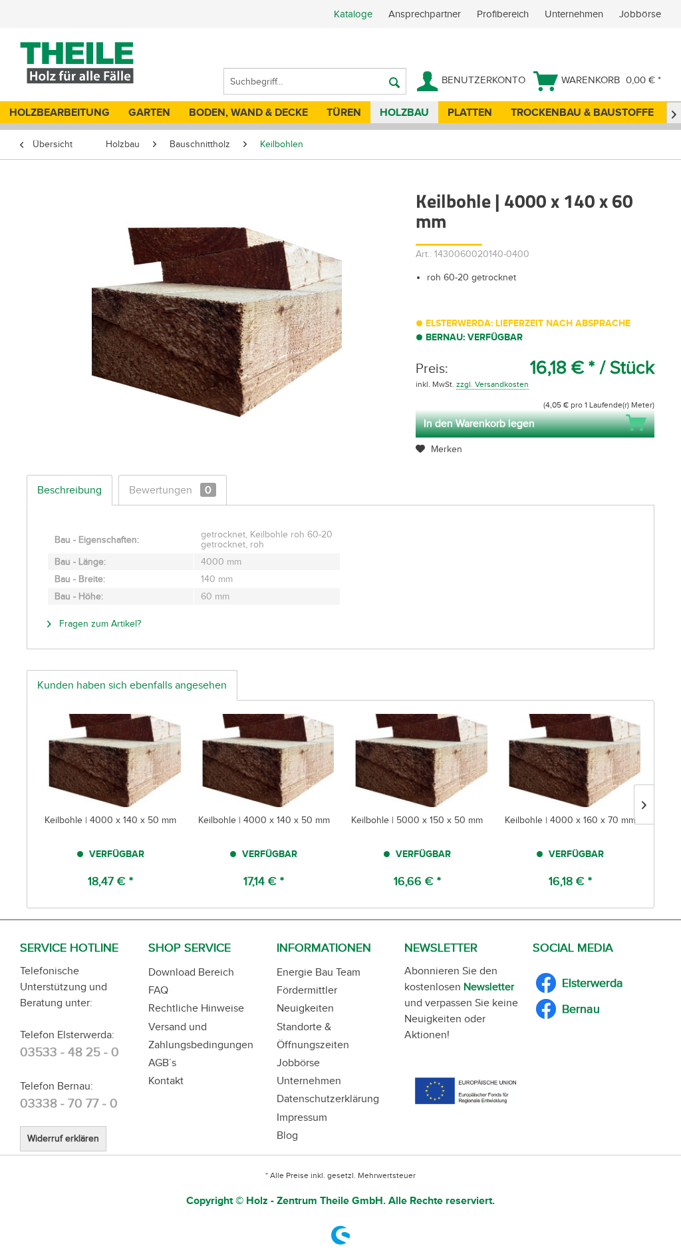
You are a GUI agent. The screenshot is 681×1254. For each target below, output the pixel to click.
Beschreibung (69, 489)
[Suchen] (394, 81)
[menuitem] (507, 14)
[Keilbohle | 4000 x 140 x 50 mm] (111, 760)
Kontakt (166, 1080)
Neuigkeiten (305, 1008)
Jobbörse (640, 14)
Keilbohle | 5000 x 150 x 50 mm (417, 820)
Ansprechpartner (426, 14)
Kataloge (353, 14)
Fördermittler (307, 990)
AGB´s (162, 1062)
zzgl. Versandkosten (492, 384)
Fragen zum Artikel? (99, 624)
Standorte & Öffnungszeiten (313, 1035)
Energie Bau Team (318, 972)
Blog (287, 1135)
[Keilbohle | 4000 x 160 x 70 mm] (571, 760)
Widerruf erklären (63, 1138)
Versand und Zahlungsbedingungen (200, 1035)
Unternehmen (575, 14)
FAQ (158, 990)
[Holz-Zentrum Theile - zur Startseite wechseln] (98, 63)
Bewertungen (170, 489)
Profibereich (504, 14)
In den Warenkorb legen (479, 423)
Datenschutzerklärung (328, 1098)
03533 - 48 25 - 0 (69, 1052)
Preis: (432, 368)
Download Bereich (191, 972)
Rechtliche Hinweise (196, 1008)
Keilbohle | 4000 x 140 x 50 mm (110, 820)
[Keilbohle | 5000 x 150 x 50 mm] (417, 760)
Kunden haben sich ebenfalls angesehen (132, 685)
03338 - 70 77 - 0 (69, 1103)
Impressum (302, 1117)
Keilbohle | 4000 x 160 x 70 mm (570, 820)
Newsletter (489, 986)
